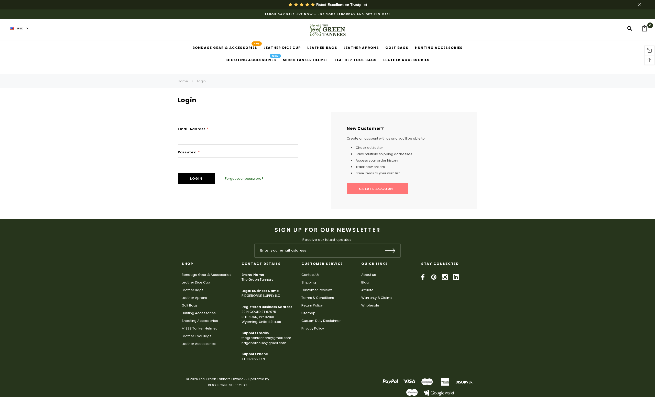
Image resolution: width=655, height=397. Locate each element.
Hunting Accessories (199, 313)
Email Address (193, 129)
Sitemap (308, 313)
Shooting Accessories (200, 320)
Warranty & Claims (376, 297)
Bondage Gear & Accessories (206, 274)
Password (189, 152)
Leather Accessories (199, 343)
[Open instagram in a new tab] (445, 277)
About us (368, 274)
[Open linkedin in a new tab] (456, 277)
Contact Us (310, 274)
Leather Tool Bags (196, 336)
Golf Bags (190, 305)
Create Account (377, 188)
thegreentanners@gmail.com (266, 337)
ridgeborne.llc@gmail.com (264, 343)
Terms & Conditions (317, 297)
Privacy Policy (312, 328)
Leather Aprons (194, 297)
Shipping (308, 282)
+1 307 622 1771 (253, 359)
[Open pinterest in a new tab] (434, 277)
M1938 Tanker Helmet (199, 328)
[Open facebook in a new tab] (423, 277)
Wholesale (370, 305)
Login (201, 81)
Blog (365, 282)
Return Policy (312, 305)
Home (183, 81)
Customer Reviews (317, 290)
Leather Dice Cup (196, 282)
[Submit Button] (390, 250)
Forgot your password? (244, 178)
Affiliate (367, 290)
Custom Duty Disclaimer (321, 320)
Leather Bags (192, 290)
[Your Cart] (646, 28)
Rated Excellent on (341, 5)
